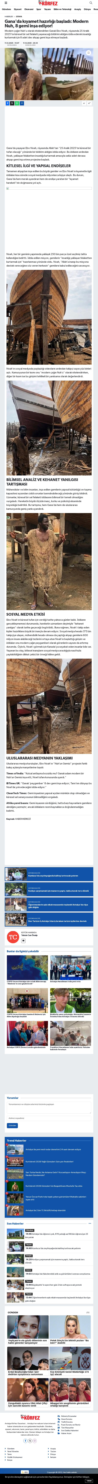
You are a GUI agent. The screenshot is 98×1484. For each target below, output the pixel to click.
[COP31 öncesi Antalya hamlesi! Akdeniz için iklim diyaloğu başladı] (27, 1000)
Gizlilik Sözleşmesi (14, 1457)
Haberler (9, 17)
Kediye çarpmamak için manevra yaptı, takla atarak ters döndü (54, 1261)
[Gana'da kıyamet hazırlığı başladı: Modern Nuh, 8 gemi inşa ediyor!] (49, 74)
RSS (26, 1472)
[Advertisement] (49, 126)
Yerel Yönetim (13, 1451)
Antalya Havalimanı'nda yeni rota (65, 981)
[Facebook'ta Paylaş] (7, 103)
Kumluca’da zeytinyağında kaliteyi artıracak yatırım (53, 1248)
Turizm (53, 1451)
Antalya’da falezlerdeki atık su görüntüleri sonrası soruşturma (58, 1274)
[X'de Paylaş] (12, 103)
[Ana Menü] (6, 3)
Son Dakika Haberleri (69, 1431)
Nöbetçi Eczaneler (69, 1416)
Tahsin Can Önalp (29, 935)
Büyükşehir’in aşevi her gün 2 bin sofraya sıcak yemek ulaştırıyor (53, 1286)
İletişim (53, 1457)
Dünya (87, 9)
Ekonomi (28, 9)
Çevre (28, 1270)
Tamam (89, 1481)
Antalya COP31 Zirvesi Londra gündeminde (26, 1047)
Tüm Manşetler (67, 1428)
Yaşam (47, 9)
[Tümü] (90, 1224)
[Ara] (90, 3)
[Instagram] (35, 1441)
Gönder (12, 1125)
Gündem (6, 9)
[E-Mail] (23, 941)
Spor (38, 9)
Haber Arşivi (66, 1433)
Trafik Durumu (67, 1422)
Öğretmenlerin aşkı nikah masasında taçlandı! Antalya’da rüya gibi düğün (57, 1299)
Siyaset (18, 9)
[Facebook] (25, 1441)
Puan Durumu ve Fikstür (70, 1425)
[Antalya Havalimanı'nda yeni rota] (70, 967)
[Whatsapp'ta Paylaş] (17, 103)
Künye (9, 1460)
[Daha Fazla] (22, 103)
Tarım (9, 1454)
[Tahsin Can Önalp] (13, 937)
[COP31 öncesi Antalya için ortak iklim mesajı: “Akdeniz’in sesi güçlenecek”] (27, 967)
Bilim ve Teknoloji (62, 9)
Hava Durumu (66, 1419)
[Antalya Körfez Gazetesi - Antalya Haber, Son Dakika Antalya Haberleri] (47, 3)
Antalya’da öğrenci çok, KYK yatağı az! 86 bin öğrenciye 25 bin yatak (56, 1236)
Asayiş (77, 9)
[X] (30, 1441)
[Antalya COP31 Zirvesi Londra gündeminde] (27, 1033)
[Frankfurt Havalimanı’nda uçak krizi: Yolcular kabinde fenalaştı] (70, 1033)
